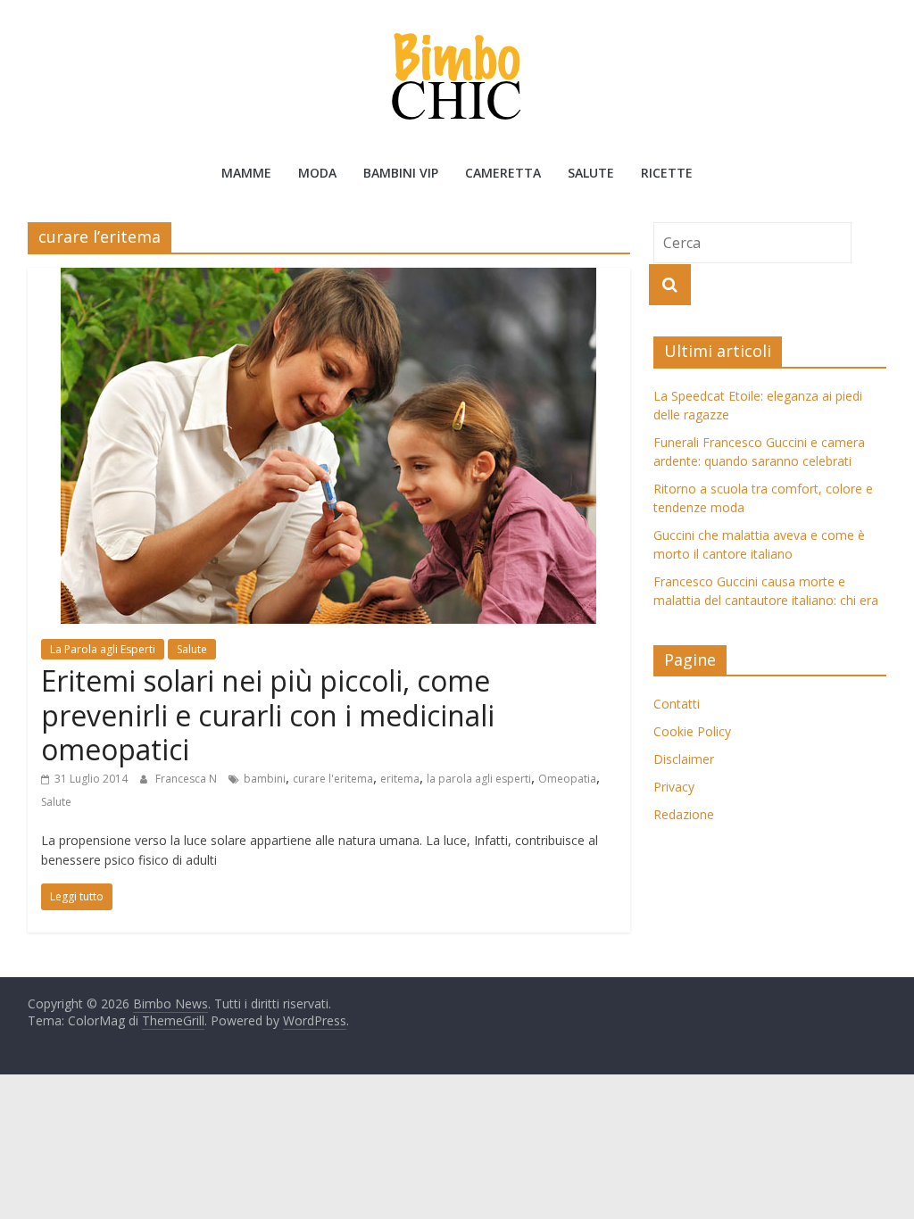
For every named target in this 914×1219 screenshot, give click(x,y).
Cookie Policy (692, 731)
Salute (591, 172)
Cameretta (503, 172)
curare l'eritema (333, 778)
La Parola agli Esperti (102, 649)
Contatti (676, 703)
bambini (265, 778)
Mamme (246, 172)
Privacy (673, 786)
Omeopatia (567, 778)
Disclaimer (683, 758)
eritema (400, 778)
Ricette (667, 172)
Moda (317, 172)
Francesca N (187, 778)
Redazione (683, 814)
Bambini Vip (400, 172)
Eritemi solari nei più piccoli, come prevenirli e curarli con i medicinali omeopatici (267, 714)
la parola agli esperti (479, 778)
